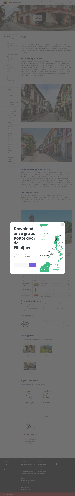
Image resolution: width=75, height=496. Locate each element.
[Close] (62, 224)
